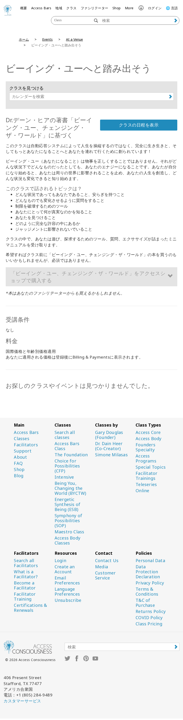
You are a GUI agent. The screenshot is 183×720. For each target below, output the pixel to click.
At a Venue (74, 39)
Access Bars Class (67, 446)
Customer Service (105, 575)
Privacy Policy (150, 582)
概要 (23, 8)
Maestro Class (69, 531)
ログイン (155, 8)
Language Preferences (67, 592)
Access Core (148, 432)
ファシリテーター (94, 8)
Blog (18, 475)
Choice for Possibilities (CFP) (67, 465)
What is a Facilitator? (25, 574)
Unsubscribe (68, 600)
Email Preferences (67, 580)
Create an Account (65, 569)
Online (142, 490)
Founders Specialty (145, 447)
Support (22, 450)
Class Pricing (149, 623)
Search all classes (65, 435)
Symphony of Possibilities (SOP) (68, 520)
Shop (116, 8)
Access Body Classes (67, 540)
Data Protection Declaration (148, 571)
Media (101, 566)
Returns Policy (151, 611)
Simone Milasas (111, 454)
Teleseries (146, 484)
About (20, 457)
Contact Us (106, 560)
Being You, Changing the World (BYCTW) (70, 488)
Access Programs (146, 458)
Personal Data (150, 560)
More (129, 8)
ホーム (24, 39)
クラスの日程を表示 (139, 125)
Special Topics (151, 467)
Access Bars (41, 8)
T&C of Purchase (145, 603)
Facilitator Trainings (146, 476)
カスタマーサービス (22, 701)
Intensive (64, 477)
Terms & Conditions (147, 592)
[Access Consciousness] (8, 10)
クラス (71, 8)
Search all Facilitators (26, 563)
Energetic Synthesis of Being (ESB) (67, 504)
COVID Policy (149, 617)
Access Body (148, 438)
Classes (21, 438)
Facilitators (26, 444)
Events (47, 39)
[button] (91, 276)
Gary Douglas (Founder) (109, 435)
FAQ (18, 463)
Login (60, 560)
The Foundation (71, 454)
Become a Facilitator (25, 585)
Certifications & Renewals (30, 608)
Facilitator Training (25, 597)
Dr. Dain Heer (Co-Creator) (109, 446)
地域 (58, 8)
